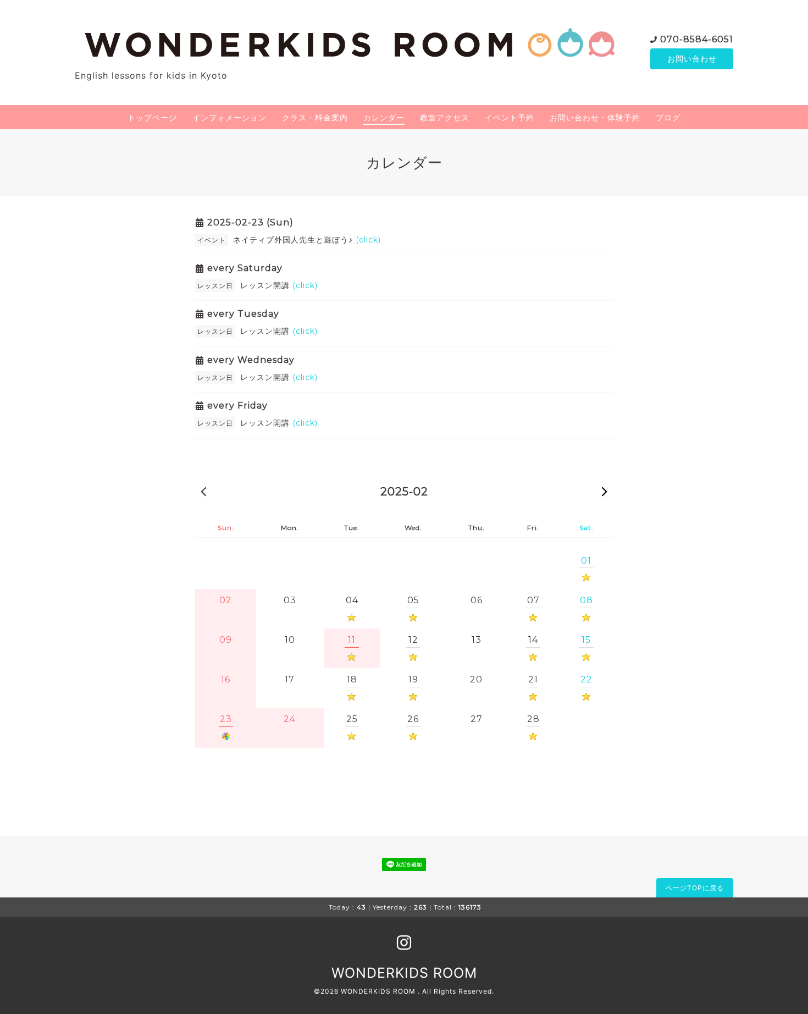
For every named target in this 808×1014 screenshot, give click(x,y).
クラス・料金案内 (315, 117)
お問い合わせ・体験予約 (595, 117)
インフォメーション (229, 117)
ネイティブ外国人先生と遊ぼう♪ (307, 240)
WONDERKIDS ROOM (404, 973)
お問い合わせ (692, 58)
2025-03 (604, 491)
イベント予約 (509, 117)
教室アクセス (444, 117)
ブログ (668, 117)
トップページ (152, 117)
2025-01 (203, 491)
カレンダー (384, 117)
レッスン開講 (279, 285)
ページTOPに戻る (695, 888)
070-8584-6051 (696, 39)
